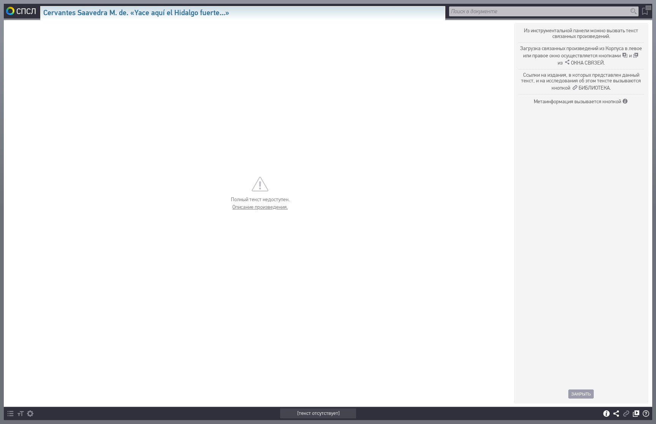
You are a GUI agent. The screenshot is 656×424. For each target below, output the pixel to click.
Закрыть (581, 394)
